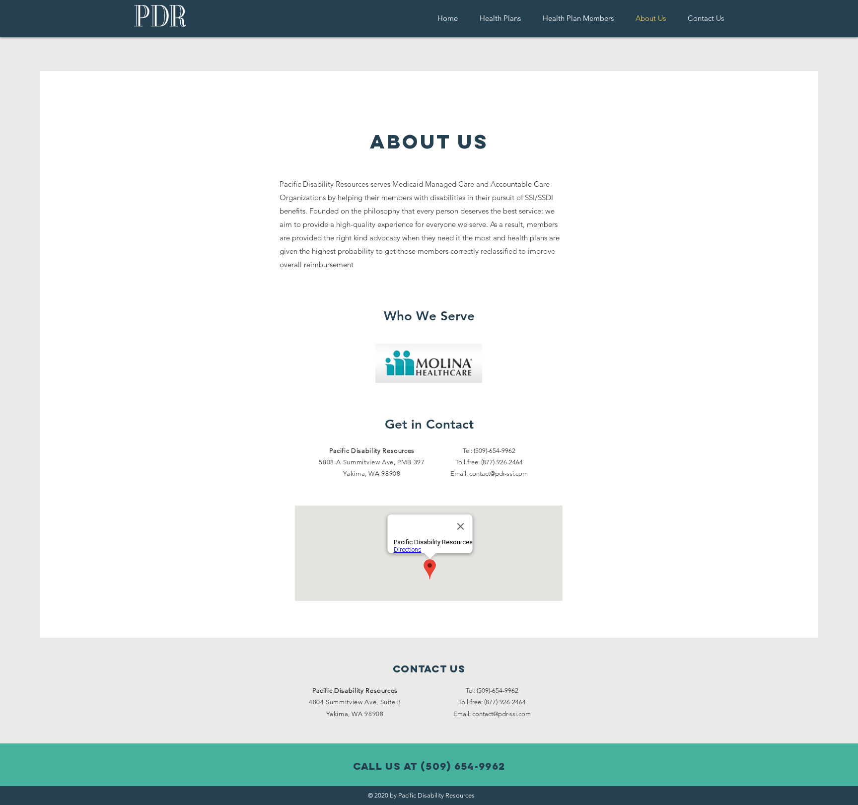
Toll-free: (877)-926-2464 (492, 702)
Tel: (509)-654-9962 (489, 450)
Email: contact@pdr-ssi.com (489, 473)
